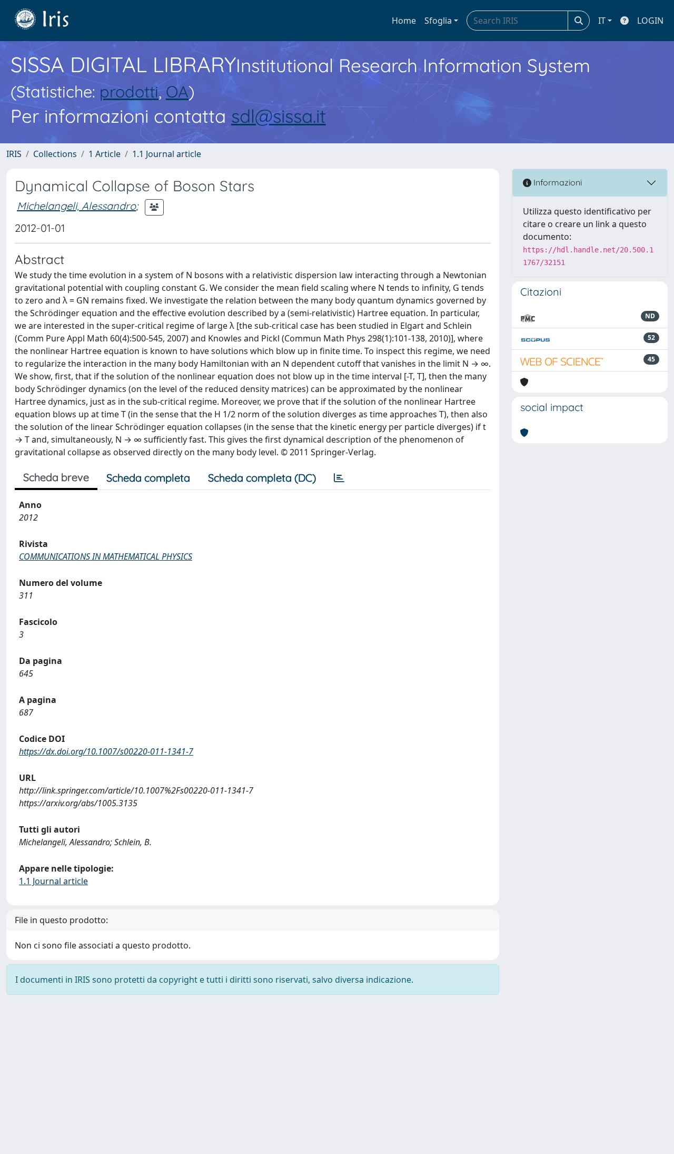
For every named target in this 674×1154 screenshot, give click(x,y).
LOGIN (650, 20)
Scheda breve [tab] (56, 477)
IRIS (14, 154)
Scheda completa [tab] (148, 477)
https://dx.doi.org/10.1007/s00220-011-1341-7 (106, 751)
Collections (55, 154)
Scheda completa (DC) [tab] (262, 477)
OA (177, 91)
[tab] (339, 478)
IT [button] (602, 20)
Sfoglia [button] (438, 20)
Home (404, 20)
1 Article (104, 154)
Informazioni (556, 182)
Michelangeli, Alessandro (76, 205)
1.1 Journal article (166, 154)
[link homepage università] (49, 20)
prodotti (129, 91)
